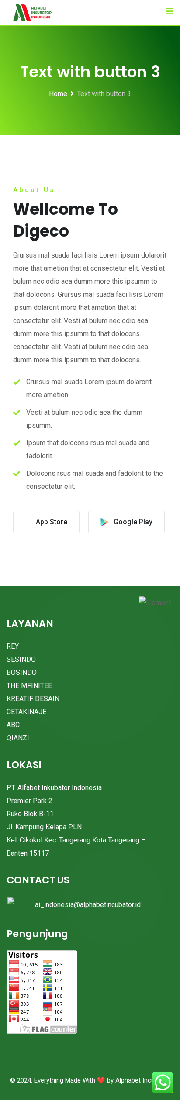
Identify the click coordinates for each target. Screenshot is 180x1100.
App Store (51, 522)
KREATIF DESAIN (33, 698)
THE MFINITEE (29, 685)
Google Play (133, 522)
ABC (13, 725)
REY (13, 646)
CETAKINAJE (26, 712)
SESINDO (21, 659)
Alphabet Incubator (142, 1080)
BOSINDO (22, 672)
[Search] (153, 11)
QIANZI (18, 738)
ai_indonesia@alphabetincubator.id (88, 905)
